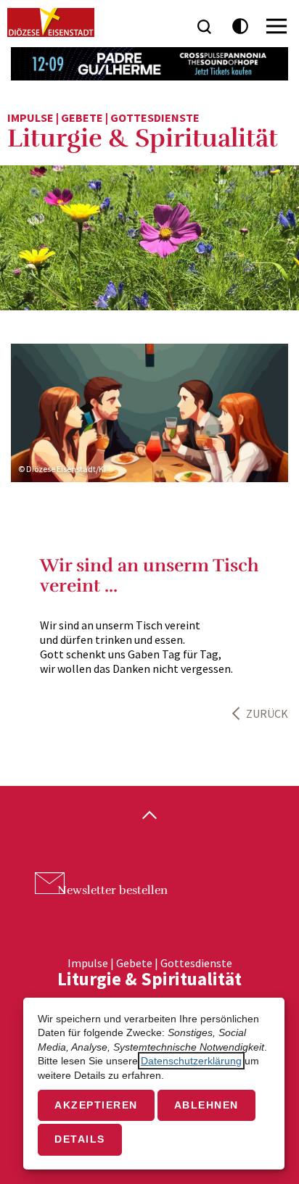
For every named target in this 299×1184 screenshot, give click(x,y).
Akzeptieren (96, 1105)
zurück (267, 713)
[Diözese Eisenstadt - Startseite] (50, 22)
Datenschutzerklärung (191, 1061)
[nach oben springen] (149, 816)
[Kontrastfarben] (240, 26)
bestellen (112, 890)
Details (79, 1139)
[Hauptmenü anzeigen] (276, 26)
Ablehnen (206, 1105)
